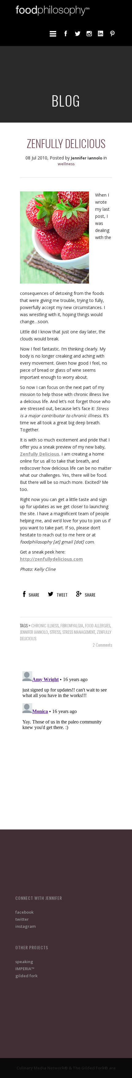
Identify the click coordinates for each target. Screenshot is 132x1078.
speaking (24, 961)
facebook (24, 912)
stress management (78, 632)
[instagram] (89, 33)
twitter (22, 919)
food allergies (97, 625)
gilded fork (26, 975)
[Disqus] (66, 745)
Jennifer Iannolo (34, 632)
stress (55, 632)
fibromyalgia (71, 625)
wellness (66, 164)
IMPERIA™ (24, 968)
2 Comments (102, 644)
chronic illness (45, 625)
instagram (25, 926)
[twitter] (77, 33)
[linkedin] (100, 33)
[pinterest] (112, 33)
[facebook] (65, 33)
